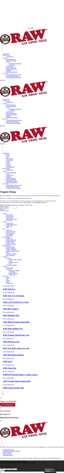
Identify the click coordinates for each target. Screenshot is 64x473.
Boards (8, 164)
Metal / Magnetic (13, 273)
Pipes (7, 252)
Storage (8, 161)
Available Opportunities (15, 63)
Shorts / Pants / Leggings (15, 259)
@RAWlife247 (27, 202)
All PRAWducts (10, 167)
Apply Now (12, 65)
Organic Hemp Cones (11, 224)
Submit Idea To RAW (11, 69)
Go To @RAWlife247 (8, 404)
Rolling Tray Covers (11, 240)
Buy (2, 80)
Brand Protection (7, 452)
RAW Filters (9, 235)
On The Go (9, 269)
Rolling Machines (10, 241)
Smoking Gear (6, 245)
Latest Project (9, 56)
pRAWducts (6, 53)
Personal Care (9, 283)
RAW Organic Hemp (11, 219)
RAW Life (8, 165)
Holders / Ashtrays (10, 248)
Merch (7, 281)
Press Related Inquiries (11, 72)
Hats (10, 263)
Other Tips (8, 230)
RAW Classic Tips (10, 231)
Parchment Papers (10, 247)
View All (2, 209)
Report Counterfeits (11, 67)
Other (7, 227)
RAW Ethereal (10, 216)
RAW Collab (9, 214)
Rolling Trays (9, 160)
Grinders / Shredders (11, 249)
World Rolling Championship (13, 77)
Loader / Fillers (10, 242)
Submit (2, 470)
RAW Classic (9, 217)
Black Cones (9, 226)
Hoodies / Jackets (13, 262)
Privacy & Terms (7, 454)
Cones (7, 156)
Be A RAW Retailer (11, 60)
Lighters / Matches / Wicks (12, 251)
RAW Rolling (9, 158)
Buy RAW (31, 27)
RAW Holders (9, 234)
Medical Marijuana (11, 59)
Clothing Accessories (11, 265)
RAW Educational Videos (12, 76)
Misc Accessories (10, 255)
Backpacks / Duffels (14, 270)
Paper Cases (12, 274)
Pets (7, 279)
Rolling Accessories (11, 244)
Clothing (8, 258)
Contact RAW (9, 66)
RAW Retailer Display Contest (13, 74)
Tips (7, 157)
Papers (8, 154)
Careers (8, 174)
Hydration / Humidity (11, 254)
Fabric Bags (12, 272)
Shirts (10, 260)
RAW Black (9, 220)
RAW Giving (6, 55)
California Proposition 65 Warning (11, 451)
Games (8, 277)
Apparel (8, 163)
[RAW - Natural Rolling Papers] (23, 44)
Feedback (8, 70)
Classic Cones (9, 223)
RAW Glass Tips (10, 233)
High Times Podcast (8, 455)
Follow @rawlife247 (8, 401)
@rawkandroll (36, 202)
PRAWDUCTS (4, 205)
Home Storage (9, 267)
